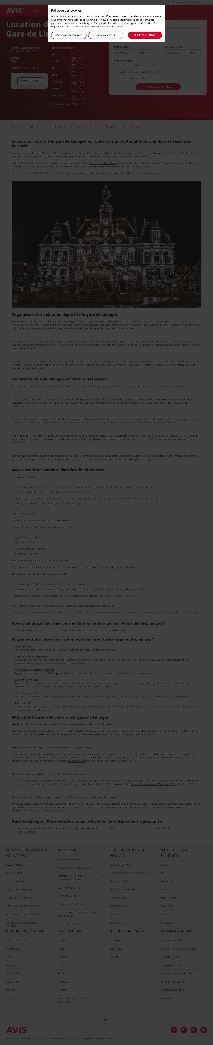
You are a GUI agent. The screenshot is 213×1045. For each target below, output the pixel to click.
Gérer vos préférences (68, 35)
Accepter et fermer (145, 34)
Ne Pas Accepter (105, 35)
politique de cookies (141, 23)
